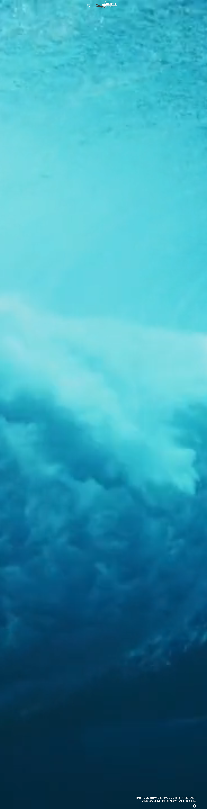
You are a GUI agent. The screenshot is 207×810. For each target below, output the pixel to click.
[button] (89, 5)
